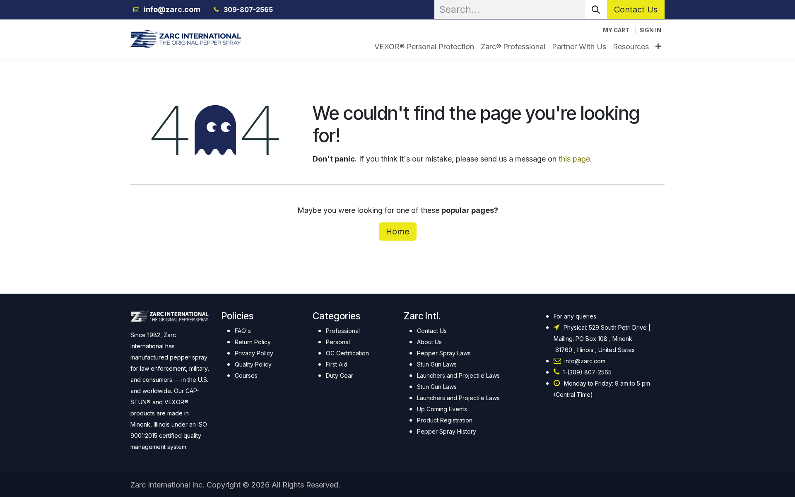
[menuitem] (424, 46)
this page (574, 158)
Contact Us (636, 9)
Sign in (650, 30)
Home (398, 231)
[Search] (596, 9)
